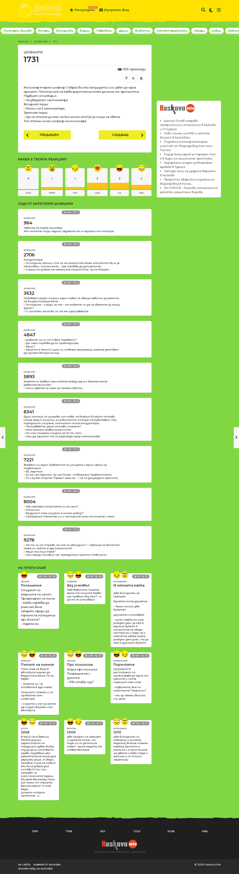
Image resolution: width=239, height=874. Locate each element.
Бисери (44, 30)
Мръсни (71, 728)
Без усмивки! (78, 585)
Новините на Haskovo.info (177, 107)
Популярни (85, 9)
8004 (30, 501)
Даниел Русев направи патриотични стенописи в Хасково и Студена (188, 125)
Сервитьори (120, 661)
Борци (85, 30)
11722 (136, 831)
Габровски (104, 30)
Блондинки (64, 30)
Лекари (199, 30)
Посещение (31, 585)
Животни (142, 30)
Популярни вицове (17, 30)
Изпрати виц (116, 10)
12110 (117, 732)
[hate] (124, 574)
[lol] (24, 574)
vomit (52, 193)
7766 (69, 831)
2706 (29, 255)
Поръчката (123, 665)
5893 (29, 376)
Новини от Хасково (47, 864)
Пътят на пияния (37, 665)
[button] (203, 9)
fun (75, 193)
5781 (35, 831)
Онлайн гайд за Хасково (35, 868)
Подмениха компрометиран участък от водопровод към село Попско (186, 146)
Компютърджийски (172, 30)
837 (102, 831)
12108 (25, 732)
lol (119, 193)
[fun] (116, 574)
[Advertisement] (189, 69)
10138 (170, 831)
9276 (29, 540)
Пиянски (26, 661)
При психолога (80, 665)
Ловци (216, 30)
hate (28, 193)
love (97, 193)
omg (141, 193)
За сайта (24, 864)
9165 (205, 831)
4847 (30, 335)
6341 (29, 412)
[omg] (70, 574)
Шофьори (33, 52)
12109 (71, 732)
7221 (29, 460)
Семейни (72, 582)
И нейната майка (129, 585)
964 (28, 223)
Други (123, 30)
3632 (29, 293)
